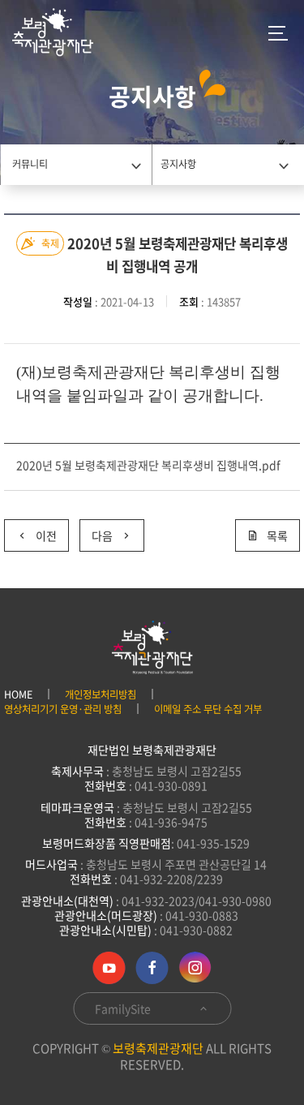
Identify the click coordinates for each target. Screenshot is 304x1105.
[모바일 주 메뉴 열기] (278, 32)
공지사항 (178, 164)
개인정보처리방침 (100, 694)
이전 (30, 532)
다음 (96, 532)
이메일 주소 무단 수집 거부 (208, 709)
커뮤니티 (30, 164)
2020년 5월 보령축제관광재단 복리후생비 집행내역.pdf (148, 465)
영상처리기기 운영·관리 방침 (63, 709)
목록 (277, 535)
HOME (18, 694)
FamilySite (124, 1008)
